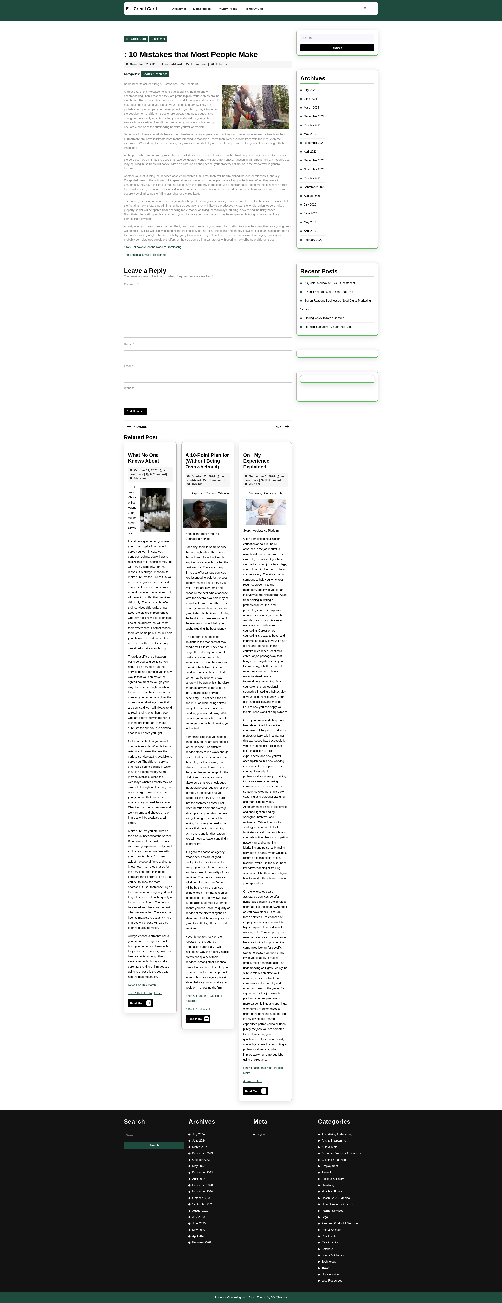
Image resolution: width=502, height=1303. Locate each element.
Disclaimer (179, 8)
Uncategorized (331, 1274)
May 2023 (310, 134)
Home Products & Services (339, 1204)
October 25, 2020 (203, 476)
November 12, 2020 (143, 64)
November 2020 (314, 169)
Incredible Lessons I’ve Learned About (329, 326)
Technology (329, 1261)
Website (129, 388)
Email (128, 366)
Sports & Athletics (155, 74)
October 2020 (312, 178)
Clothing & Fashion (334, 1159)
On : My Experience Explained (256, 460)
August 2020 (312, 195)
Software (327, 1248)
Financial (327, 1172)
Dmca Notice (202, 8)
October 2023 (312, 125)
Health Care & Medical (336, 1198)
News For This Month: (142, 985)
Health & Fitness (332, 1191)
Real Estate (329, 1236)
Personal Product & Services (340, 1223)
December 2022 (314, 142)
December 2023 (314, 116)
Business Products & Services (341, 1153)
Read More (140, 1004)
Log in (261, 1134)
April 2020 (310, 231)
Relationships (330, 1242)
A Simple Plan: (252, 1081)
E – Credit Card (141, 8)
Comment (131, 284)
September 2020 (314, 186)
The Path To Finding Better (145, 993)
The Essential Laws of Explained (145, 254)
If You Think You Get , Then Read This (329, 291)
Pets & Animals (331, 1229)
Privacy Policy (227, 8)
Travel (325, 1267)
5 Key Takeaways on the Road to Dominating (152, 247)
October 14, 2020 (145, 470)
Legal (325, 1217)
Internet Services (332, 1210)
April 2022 (310, 151)
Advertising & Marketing (337, 1134)
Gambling (328, 1185)
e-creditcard (173, 64)
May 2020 (310, 222)
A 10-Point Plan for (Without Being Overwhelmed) (207, 460)
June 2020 (310, 213)
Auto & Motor (330, 1147)
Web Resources (332, 1280)
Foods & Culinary (333, 1178)
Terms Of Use (253, 8)
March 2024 (311, 107)
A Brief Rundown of (198, 1009)
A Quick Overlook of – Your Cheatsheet (330, 283)
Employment (330, 1166)
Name (129, 344)
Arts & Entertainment (335, 1140)
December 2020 (314, 160)
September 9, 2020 (262, 476)
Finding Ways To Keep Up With (324, 318)
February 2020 (313, 239)
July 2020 (310, 204)
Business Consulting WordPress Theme (240, 1297)
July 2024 (310, 90)
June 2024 (310, 98)
